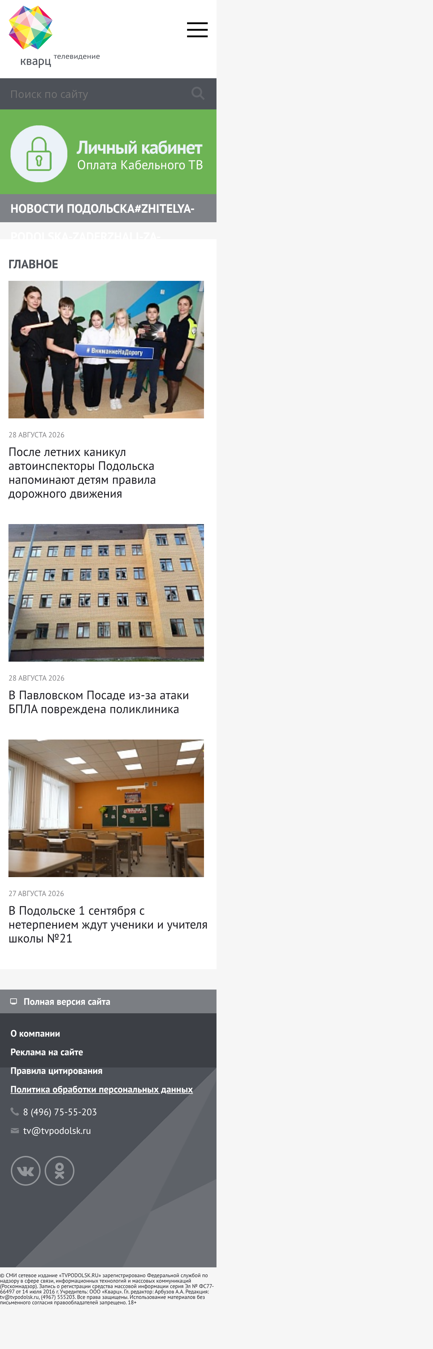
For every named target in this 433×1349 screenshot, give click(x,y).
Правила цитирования (56, 1070)
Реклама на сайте (46, 1051)
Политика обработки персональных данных (101, 1089)
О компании (35, 1033)
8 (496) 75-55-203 (60, 1111)
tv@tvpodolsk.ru (57, 1130)
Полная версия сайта (67, 1001)
